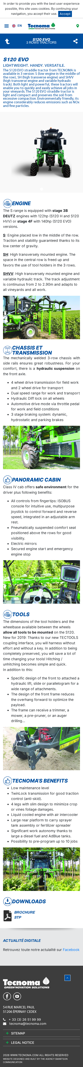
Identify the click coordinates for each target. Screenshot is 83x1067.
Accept (65, 14)
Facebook (71, 950)
